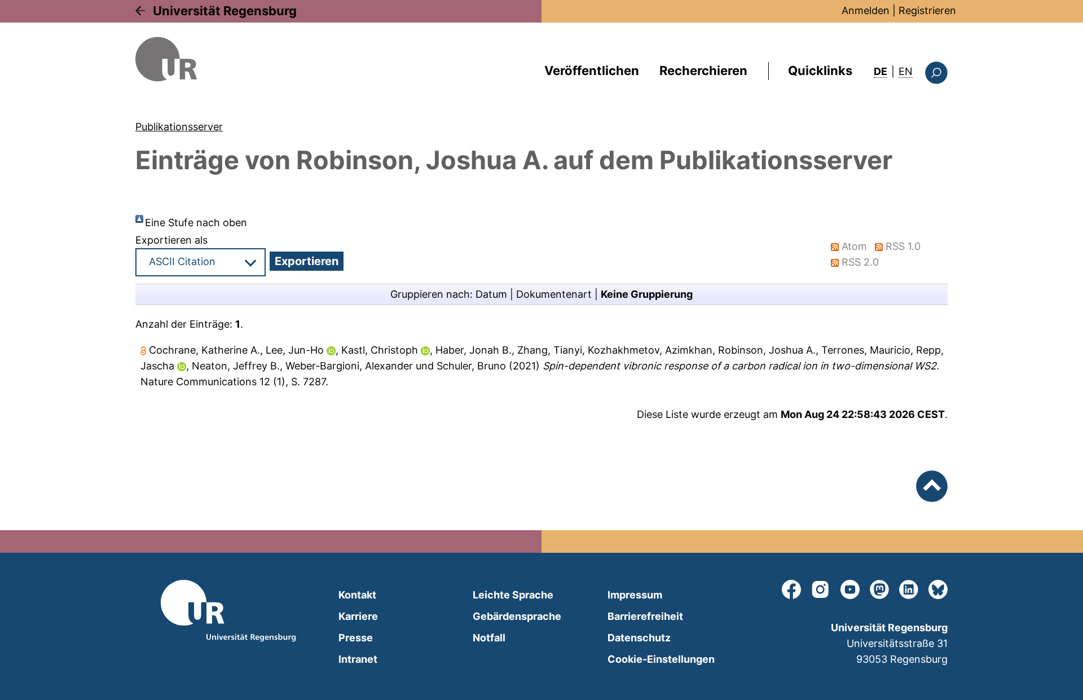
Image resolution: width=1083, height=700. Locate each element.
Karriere (358, 616)
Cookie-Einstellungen (661, 659)
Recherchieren (703, 70)
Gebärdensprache (517, 616)
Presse (355, 638)
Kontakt (357, 595)
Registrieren (927, 10)
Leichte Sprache (513, 595)
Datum (491, 294)
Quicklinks (820, 70)
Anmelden (866, 10)
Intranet (357, 659)
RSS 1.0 (903, 246)
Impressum (634, 595)
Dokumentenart (554, 294)
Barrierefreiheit (645, 616)
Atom (854, 246)
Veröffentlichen (591, 70)
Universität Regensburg (225, 10)
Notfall (489, 638)
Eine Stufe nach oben (196, 222)
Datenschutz (639, 638)
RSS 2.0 (860, 262)
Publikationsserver (179, 127)
